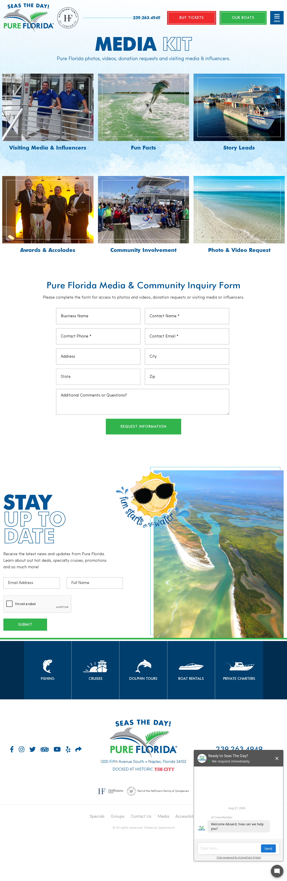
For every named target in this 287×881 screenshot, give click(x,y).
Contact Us (141, 817)
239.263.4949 (146, 17)
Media (163, 817)
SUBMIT (25, 624)
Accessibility (186, 817)
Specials (97, 817)
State (237, 312)
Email (237, 312)
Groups (117, 817)
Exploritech (167, 827)
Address (239, 312)
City (235, 312)
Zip (235, 312)
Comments (242, 312)
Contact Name (245, 312)
